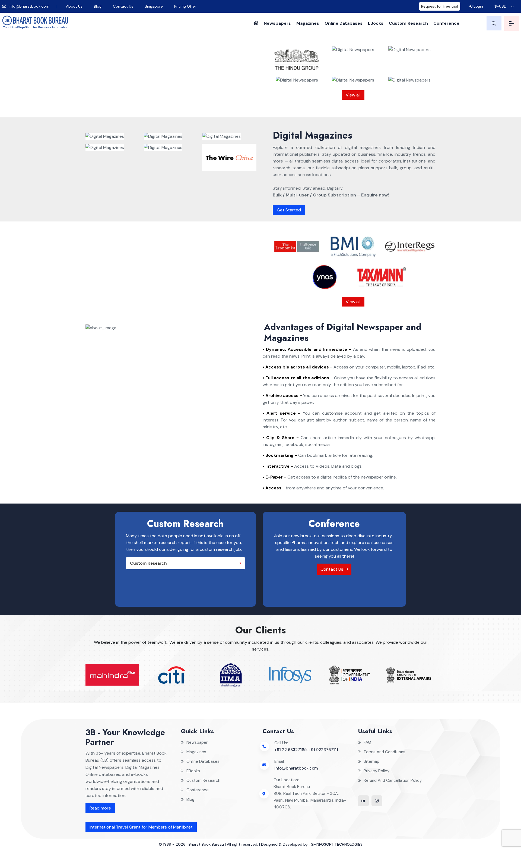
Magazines (307, 23)
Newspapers (277, 23)
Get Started (289, 210)
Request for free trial (439, 6)
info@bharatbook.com (28, 6)
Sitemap (371, 761)
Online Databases (344, 23)
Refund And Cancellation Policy (393, 780)
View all (353, 95)
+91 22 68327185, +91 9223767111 (306, 749)
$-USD (500, 6)
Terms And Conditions (384, 752)
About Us (74, 6)
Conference (446, 23)
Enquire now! (188, 106)
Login (477, 6)
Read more (100, 808)
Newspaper (197, 742)
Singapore (154, 6)
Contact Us (123, 6)
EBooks (375, 23)
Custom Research (408, 23)
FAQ (367, 742)
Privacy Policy (376, 771)
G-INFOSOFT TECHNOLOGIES (337, 844)
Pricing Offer (185, 6)
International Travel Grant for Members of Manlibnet (141, 827)
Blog (97, 6)
